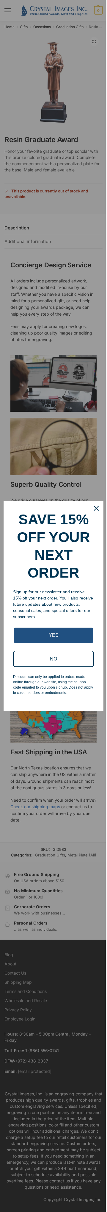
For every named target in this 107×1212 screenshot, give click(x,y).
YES (54, 635)
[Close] (96, 508)
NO (53, 658)
